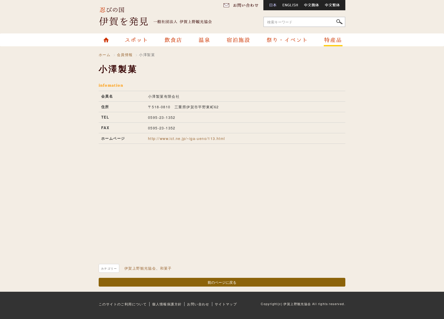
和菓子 (166, 268)
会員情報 (125, 54)
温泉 (204, 39)
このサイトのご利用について (123, 304)
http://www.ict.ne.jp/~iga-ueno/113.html (186, 138)
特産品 (330, 39)
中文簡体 (311, 5)
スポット (137, 39)
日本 (271, 5)
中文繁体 (333, 5)
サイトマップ (226, 304)
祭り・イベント (286, 39)
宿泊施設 (238, 39)
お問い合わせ (242, 5)
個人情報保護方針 (167, 304)
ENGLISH (290, 5)
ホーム (108, 39)
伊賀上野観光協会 (160, 16)
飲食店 (173, 39)
